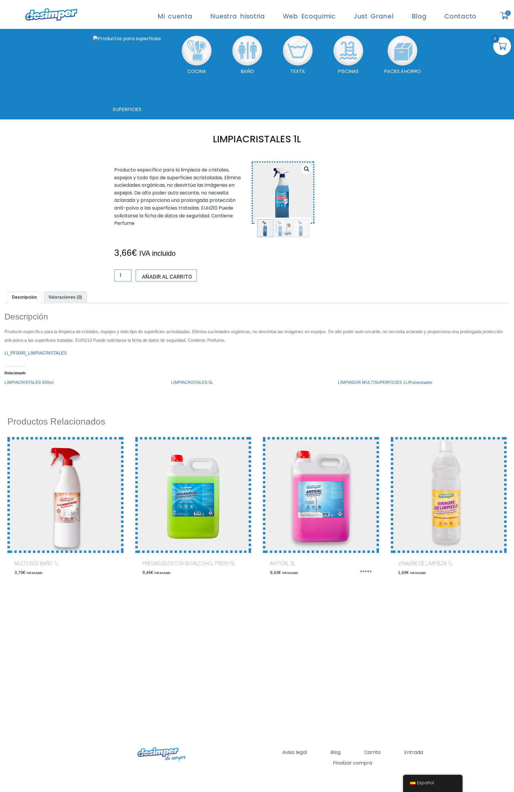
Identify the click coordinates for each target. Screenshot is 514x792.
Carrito (372, 752)
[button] (306, 169)
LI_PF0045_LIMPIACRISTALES (35, 353)
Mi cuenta (175, 16)
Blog (419, 16)
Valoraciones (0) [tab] (65, 297)
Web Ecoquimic (309, 16)
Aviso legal (294, 752)
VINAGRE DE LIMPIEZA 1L (425, 563)
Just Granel (374, 16)
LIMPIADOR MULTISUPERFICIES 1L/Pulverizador (385, 382)
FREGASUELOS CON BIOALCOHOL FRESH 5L (189, 563)
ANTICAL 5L (282, 563)
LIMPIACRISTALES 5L (192, 382)
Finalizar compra (352, 763)
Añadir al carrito (167, 277)
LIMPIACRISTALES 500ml (29, 382)
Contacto (460, 16)
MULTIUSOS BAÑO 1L (37, 563)
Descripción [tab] (24, 297)
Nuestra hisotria (237, 16)
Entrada (413, 752)
